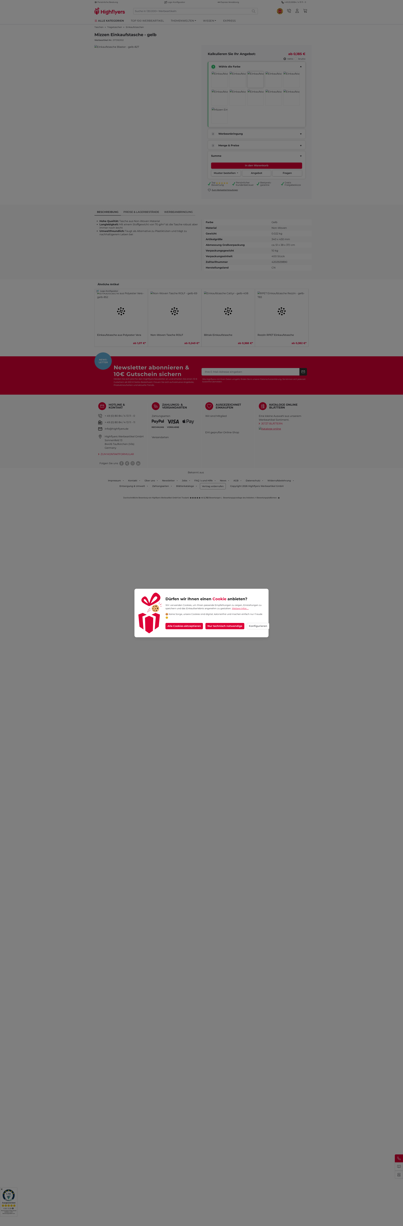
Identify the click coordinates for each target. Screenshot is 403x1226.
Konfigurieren (258, 626)
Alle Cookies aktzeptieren (184, 626)
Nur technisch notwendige (224, 626)
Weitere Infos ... (240, 608)
